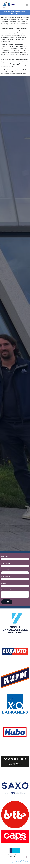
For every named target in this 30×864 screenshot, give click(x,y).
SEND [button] (6, 602)
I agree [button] (26, 861)
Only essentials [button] (17, 861)
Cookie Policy (22, 857)
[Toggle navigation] (26, 5)
